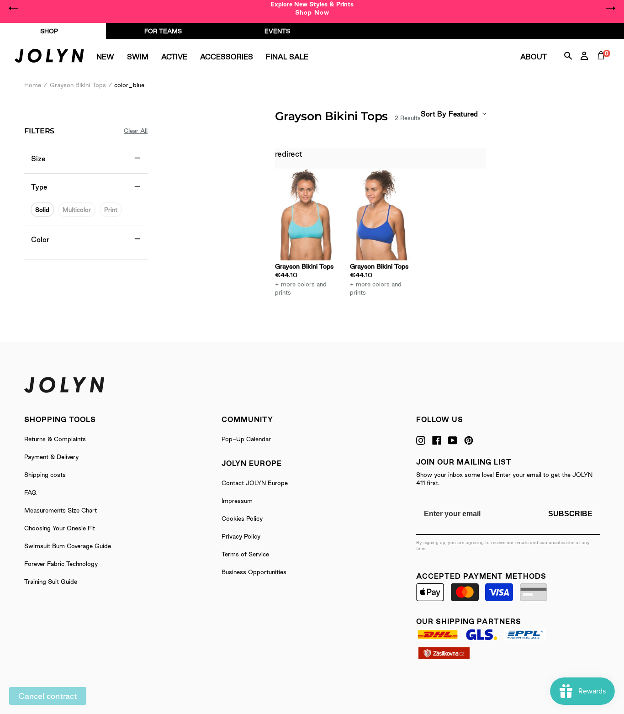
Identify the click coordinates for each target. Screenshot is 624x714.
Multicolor (77, 209)
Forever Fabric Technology (61, 564)
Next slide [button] (610, 8)
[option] (312, 8)
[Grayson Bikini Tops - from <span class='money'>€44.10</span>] (305, 214)
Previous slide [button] (13, 8)
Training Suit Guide (50, 581)
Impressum (237, 500)
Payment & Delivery (51, 457)
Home (32, 85)
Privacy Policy (241, 536)
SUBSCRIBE (570, 514)
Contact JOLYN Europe (255, 483)
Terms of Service (245, 554)
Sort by (433, 114)
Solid (42, 209)
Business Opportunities (254, 572)
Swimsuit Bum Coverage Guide (67, 546)
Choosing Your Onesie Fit (59, 528)
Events (277, 31)
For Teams (163, 31)
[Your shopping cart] (603, 66)
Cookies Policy (242, 518)
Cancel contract (47, 696)
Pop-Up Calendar (246, 439)
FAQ (30, 492)
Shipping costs (45, 474)
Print (110, 209)
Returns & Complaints (55, 439)
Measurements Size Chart (60, 510)
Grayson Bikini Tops (78, 85)
